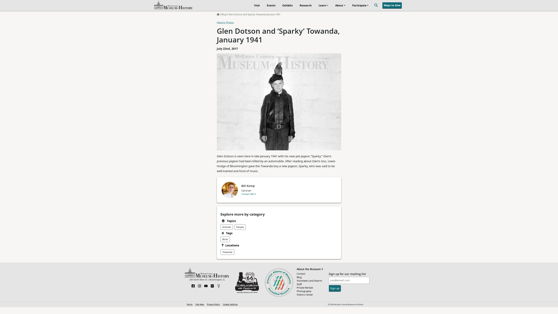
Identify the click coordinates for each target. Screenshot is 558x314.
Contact (301, 273)
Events (271, 5)
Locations (232, 245)
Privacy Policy (213, 304)
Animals (226, 227)
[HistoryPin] (218, 285)
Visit (257, 5)
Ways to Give (392, 5)
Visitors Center (305, 294)
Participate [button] (359, 5)
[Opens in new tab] (247, 282)
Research (306, 5)
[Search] (376, 5)
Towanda (227, 252)
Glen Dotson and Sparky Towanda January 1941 (254, 14)
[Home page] (218, 14)
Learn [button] (322, 5)
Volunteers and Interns (309, 280)
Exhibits (287, 5)
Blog (223, 14)
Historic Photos (225, 22)
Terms (190, 304)
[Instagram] (199, 285)
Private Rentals (305, 287)
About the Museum (309, 269)
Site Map (199, 304)
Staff (299, 284)
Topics (231, 221)
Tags (229, 233)
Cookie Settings (230, 304)
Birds (225, 239)
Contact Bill (247, 194)
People (240, 227)
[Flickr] (212, 285)
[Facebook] (193, 285)
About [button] (339, 5)
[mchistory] (173, 5)
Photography (304, 291)
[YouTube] (206, 285)
